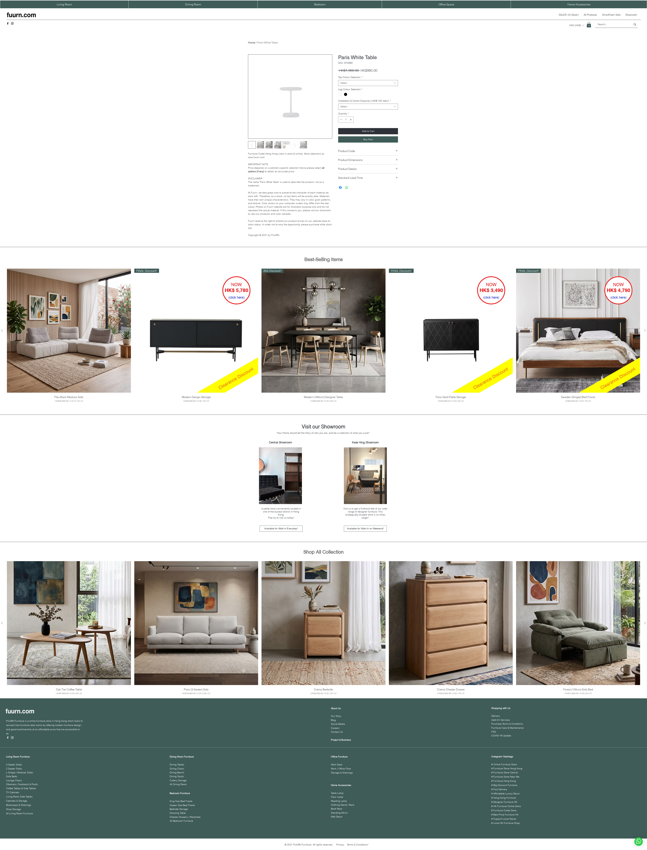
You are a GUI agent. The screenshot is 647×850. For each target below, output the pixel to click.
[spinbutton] (346, 120)
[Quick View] (69, 331)
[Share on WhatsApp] (347, 188)
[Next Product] (645, 330)
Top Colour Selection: (350, 77)
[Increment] (351, 120)
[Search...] (635, 24)
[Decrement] (341, 120)
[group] (323, 335)
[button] (577, 25)
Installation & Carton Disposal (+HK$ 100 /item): (364, 100)
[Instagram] (12, 23)
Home (251, 42)
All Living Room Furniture (19, 813)
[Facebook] (7, 23)
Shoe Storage (13, 809)
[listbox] (577, 25)
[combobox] (368, 83)
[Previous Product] (2, 330)
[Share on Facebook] (340, 188)
